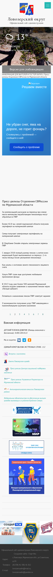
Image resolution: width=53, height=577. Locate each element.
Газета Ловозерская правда (18, 361)
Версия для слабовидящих (27, 69)
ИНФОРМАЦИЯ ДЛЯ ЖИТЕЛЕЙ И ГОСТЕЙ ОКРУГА (22, 74)
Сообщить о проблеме (26, 147)
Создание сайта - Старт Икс (25, 554)
